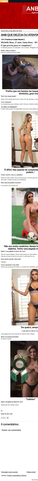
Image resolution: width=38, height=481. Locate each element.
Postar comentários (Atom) (16, 475)
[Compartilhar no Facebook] (8, 418)
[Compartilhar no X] (6, 418)
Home (4, 1)
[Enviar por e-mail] (2, 418)
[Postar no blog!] (4, 418)
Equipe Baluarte (18, 39)
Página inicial (31, 472)
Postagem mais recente (9, 472)
